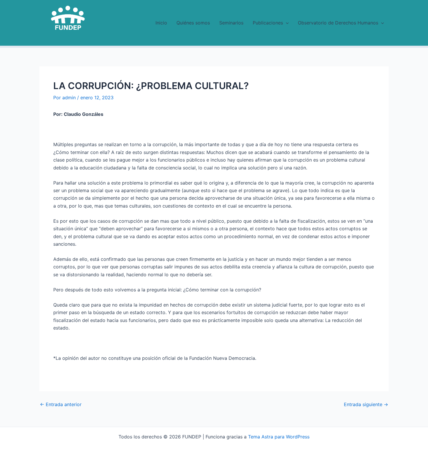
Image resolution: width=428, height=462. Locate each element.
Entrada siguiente (366, 404)
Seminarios (231, 23)
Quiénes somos (193, 23)
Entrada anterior (61, 404)
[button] (286, 22)
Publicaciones (268, 23)
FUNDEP (54, 36)
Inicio (161, 23)
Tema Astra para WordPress (278, 437)
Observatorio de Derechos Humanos (338, 23)
